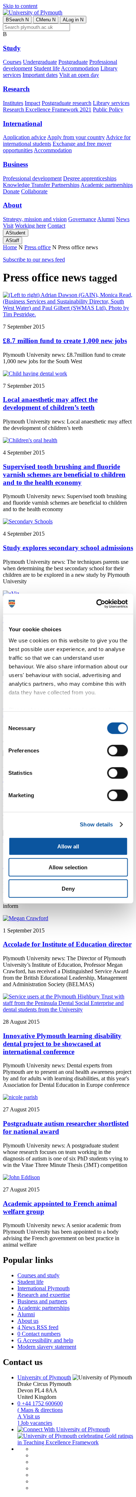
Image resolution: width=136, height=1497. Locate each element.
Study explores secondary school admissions (68, 548)
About (12, 205)
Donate (11, 191)
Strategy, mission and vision (35, 219)
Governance (82, 219)
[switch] (117, 750)
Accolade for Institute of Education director (67, 944)
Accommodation (80, 68)
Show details (96, 824)
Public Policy (108, 109)
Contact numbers (39, 1334)
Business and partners (42, 1301)
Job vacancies (34, 1423)
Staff (12, 240)
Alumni (106, 219)
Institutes (13, 103)
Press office (37, 247)
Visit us (28, 1416)
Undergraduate (40, 62)
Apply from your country (76, 137)
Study (12, 48)
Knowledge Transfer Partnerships (41, 185)
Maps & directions (40, 1410)
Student (15, 233)
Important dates (40, 75)
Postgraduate (73, 62)
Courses (12, 62)
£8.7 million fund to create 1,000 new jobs (65, 340)
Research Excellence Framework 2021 (47, 109)
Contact (56, 226)
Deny (68, 888)
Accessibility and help (45, 1340)
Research (16, 89)
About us (27, 1321)
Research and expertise (43, 1295)
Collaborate (34, 191)
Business (15, 164)
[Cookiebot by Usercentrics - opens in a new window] (97, 604)
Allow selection (68, 867)
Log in (73, 19)
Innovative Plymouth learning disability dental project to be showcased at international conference (62, 1043)
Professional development (32, 178)
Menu (45, 19)
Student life (47, 68)
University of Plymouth (44, 1377)
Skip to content (20, 6)
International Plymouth (43, 1288)
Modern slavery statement (46, 1347)
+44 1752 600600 (40, 1403)
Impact (32, 103)
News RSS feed (37, 1327)
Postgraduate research (66, 103)
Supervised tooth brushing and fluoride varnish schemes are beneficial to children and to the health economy (64, 474)
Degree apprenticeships (89, 178)
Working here (30, 226)
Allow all (68, 846)
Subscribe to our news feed (34, 259)
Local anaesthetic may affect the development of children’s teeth (50, 403)
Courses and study (38, 1275)
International (22, 123)
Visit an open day (79, 75)
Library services (111, 103)
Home (10, 247)
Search (17, 19)
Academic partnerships (107, 185)
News (122, 219)
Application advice (24, 137)
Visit (8, 226)
